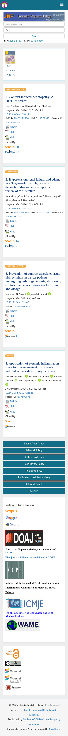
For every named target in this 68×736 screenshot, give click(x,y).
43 (17, 151)
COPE (9, 552)
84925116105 (13, 217)
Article (13, 127)
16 (17, 241)
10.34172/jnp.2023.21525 (19, 393)
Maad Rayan (55, 729)
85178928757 (24, 397)
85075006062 (24, 307)
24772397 (44, 118)
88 (17, 147)
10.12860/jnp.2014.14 (17, 209)
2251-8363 (15, 41)
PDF (12, 131)
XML (12, 137)
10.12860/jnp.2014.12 (17, 114)
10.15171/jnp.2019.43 (17, 302)
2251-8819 (37, 41)
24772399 (44, 213)
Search (34, 36)
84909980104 (13, 123)
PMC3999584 (21, 118)
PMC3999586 (21, 213)
